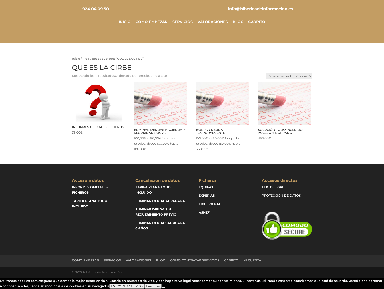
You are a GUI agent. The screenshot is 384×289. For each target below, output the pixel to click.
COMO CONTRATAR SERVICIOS (194, 260)
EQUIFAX (206, 187)
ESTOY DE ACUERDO (127, 286)
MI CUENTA (252, 260)
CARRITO (256, 22)
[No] (163, 287)
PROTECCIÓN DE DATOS (281, 196)
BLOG (238, 22)
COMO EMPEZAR (152, 22)
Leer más (153, 286)
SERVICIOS (182, 22)
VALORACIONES (213, 22)
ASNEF (204, 212)
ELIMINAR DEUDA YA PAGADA (160, 201)
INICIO (125, 22)
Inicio (76, 58)
